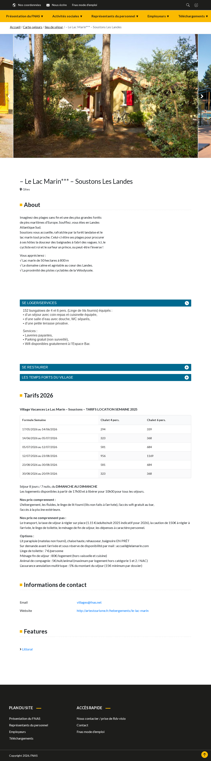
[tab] (105, 303)
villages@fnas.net (89, 602)
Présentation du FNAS (24, 16)
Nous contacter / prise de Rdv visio (101, 718)
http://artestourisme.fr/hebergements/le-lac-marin (113, 610)
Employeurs (158, 16)
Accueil (15, 27)
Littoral (27, 649)
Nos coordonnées (29, 5)
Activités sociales (67, 16)
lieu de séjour (54, 27)
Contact (82, 725)
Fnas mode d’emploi (90, 732)
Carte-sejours (32, 27)
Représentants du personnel (114, 16)
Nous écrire (59, 5)
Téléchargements (193, 16)
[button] (188, 5)
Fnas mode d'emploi (84, 5)
